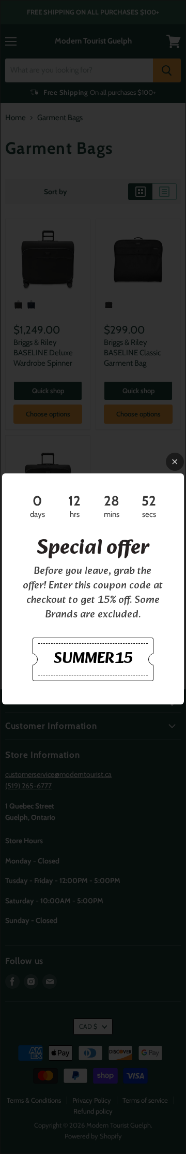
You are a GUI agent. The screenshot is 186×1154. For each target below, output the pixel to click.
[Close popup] (175, 462)
